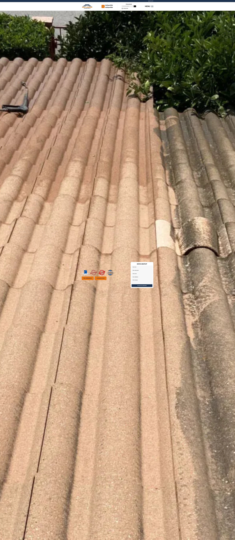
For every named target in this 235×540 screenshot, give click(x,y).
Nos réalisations (88, 278)
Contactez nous (101, 278)
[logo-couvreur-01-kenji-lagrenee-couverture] (87, 6)
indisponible (109, 5)
